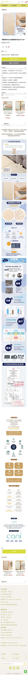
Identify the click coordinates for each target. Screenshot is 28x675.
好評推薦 (23, 5)
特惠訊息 (4, 92)
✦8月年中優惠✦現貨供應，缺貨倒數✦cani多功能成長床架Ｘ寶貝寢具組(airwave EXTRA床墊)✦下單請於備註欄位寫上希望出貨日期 (7, 112)
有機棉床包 (4, 9)
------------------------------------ (8, 95)
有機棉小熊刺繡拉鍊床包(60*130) (20, 112)
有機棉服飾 (4, 5)
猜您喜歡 (4, 557)
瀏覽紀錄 (4, 581)
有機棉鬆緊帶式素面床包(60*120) (7, 572)
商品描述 (4, 67)
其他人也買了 (5, 97)
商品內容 (6, 123)
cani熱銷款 (14, 5)
